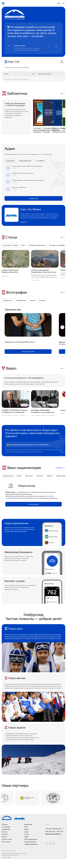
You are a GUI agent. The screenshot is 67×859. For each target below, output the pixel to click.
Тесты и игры (6, 842)
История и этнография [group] (57, 245)
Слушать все (33, 198)
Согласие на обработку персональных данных (14, 853)
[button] (56, 46)
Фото (26, 827)
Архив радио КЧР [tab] (25, 161)
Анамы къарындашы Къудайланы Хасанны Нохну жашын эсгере (43, 271)
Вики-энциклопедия (30, 839)
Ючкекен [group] (40, 476)
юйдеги (28, 492)
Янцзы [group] (19, 476)
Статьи (26, 834)
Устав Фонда (6, 827)
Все (62, 93)
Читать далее (34, 504)
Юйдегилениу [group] (8, 476)
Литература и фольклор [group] (37, 245)
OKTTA (9, 857)
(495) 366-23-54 (50, 831)
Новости (4, 837)
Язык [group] (23, 245)
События (4, 834)
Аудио (26, 832)
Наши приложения (30, 842)
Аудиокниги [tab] (10, 161)
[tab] (7, 300)
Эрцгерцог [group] (29, 476)
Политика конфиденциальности (10, 855)
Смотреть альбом (28, 351)
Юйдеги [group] (50, 476)
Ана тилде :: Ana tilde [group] (10, 245)
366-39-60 (59, 831)
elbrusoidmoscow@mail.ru (53, 834)
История (4, 832)
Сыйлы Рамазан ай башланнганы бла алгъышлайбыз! (10, 271)
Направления (6, 829)
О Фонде (4, 824)
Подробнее (59, 468)
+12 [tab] (40, 161)
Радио (26, 837)
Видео (26, 829)
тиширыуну (9, 498)
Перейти (23, 222)
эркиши (47, 496)
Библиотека (28, 824)
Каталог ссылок (7, 839)
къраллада (36, 498)
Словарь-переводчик (31, 844)
